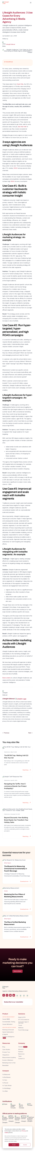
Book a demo (6, 678)
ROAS (12, 181)
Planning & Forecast (8, 1029)
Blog (3, 1047)
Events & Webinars (7, 1060)
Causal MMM (6, 1019)
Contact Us (21, 1058)
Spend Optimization (8, 1032)
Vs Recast (5, 1082)
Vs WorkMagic (6, 1088)
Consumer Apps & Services (23, 1022)
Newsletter (5, 1065)
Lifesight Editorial (10, 44)
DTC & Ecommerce (23, 1019)
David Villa (20, 84)
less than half (22, 126)
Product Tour (6, 1052)
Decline (25, 1144)
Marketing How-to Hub (8, 1062)
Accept (14, 1144)
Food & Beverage (23, 1030)
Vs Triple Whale (7, 1085)
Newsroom (21, 1054)
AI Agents (5, 1034)
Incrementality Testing (8, 1021)
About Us (21, 1049)
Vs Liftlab (5, 1091)
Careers (20, 1046)
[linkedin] (13, 995)
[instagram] (7, 995)
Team (20, 1056)
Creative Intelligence (8, 1036)
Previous (6, 733)
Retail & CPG (21, 1017)
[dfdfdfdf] (17, 759)
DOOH (16, 168)
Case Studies (6, 1049)
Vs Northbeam (6, 1077)
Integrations (5, 1055)
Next (29, 733)
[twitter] (3, 995)
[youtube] (10, 995)
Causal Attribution (7, 1024)
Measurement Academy (9, 1057)
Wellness (20, 1027)
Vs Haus (4, 1080)
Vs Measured (6, 1074)
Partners (20, 1051)
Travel (20, 1025)
